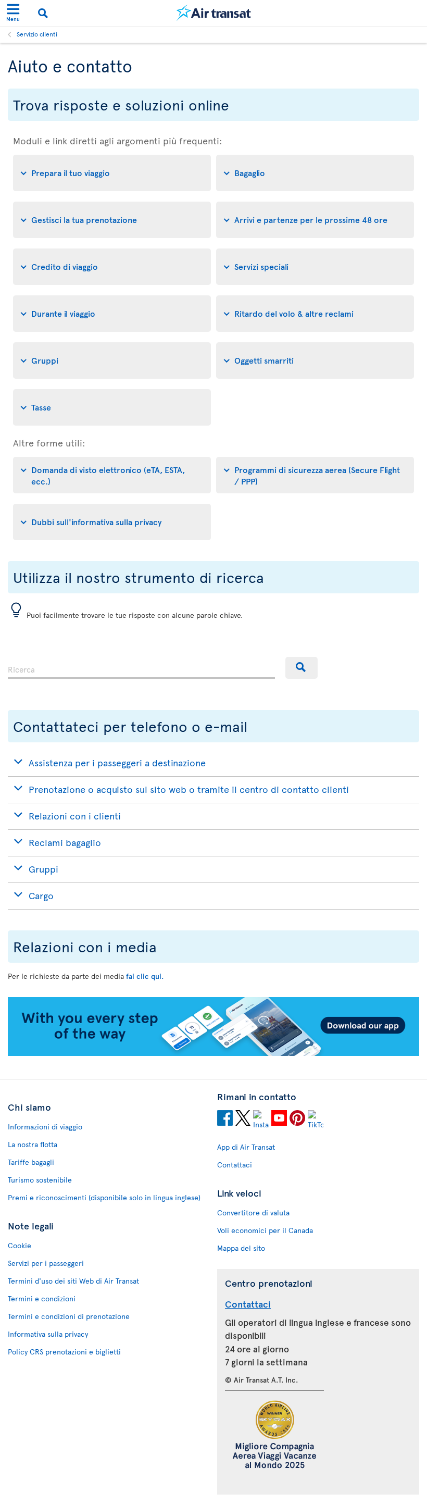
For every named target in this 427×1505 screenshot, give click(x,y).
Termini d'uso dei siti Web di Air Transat (73, 1281)
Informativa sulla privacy (48, 1334)
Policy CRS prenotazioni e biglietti (64, 1352)
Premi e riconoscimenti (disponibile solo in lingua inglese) (104, 1197)
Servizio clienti (37, 34)
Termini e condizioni (42, 1298)
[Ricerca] (301, 668)
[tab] (112, 173)
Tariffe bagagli (31, 1162)
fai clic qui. (145, 976)
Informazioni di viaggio (45, 1126)
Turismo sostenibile (40, 1180)
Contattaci (234, 1165)
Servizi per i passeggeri (46, 1263)
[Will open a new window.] (225, 1119)
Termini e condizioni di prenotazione (69, 1316)
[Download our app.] (213, 1053)
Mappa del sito (241, 1248)
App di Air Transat (246, 1147)
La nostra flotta (32, 1144)
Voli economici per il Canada (265, 1230)
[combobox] (141, 668)
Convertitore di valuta (253, 1212)
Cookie (19, 1245)
